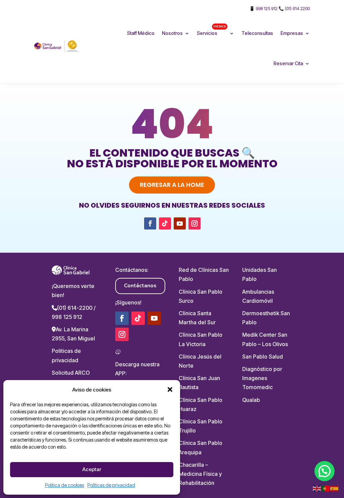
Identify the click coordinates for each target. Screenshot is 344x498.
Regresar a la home (172, 184)
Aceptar (91, 469)
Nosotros (172, 33)
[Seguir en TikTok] (165, 223)
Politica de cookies (64, 485)
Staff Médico (141, 33)
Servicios (211, 30)
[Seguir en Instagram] (194, 223)
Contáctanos (140, 285)
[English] (317, 488)
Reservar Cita (288, 63)
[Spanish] (334, 488)
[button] (170, 389)
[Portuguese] (325, 488)
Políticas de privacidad (111, 485)
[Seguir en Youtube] (180, 223)
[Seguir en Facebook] (150, 223)
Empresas (292, 33)
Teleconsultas (257, 33)
